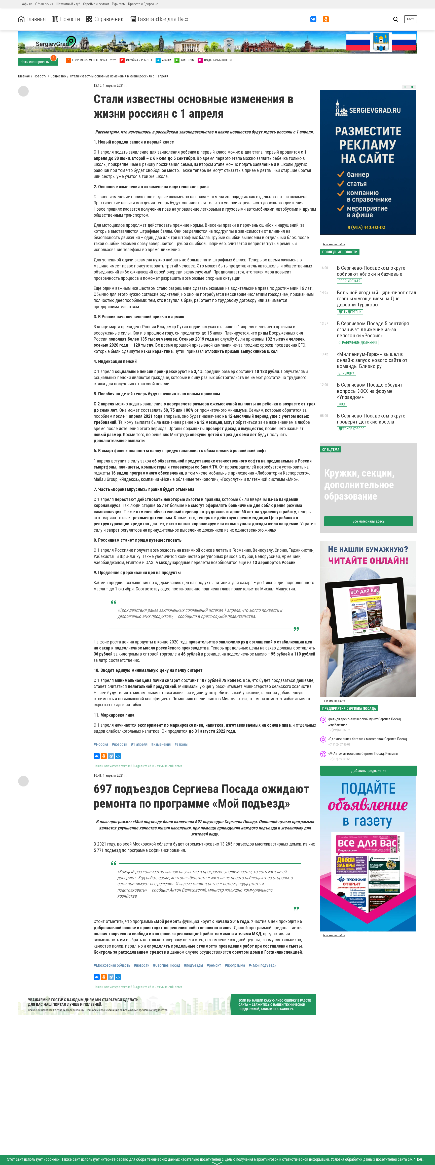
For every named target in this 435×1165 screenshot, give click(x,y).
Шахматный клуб (68, 4)
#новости (119, 744)
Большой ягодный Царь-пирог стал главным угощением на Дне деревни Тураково (376, 299)
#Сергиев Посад (166, 965)
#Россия (101, 744)
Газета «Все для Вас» (163, 19)
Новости (70, 19)
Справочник (109, 19)
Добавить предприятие (368, 771)
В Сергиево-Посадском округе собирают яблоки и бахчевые (371, 271)
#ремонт (214, 965)
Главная (36, 19)
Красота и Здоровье (143, 4)
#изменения (161, 744)
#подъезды (193, 965)
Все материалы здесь (369, 521)
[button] (405, 87)
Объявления (44, 4)
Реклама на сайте (334, 244)
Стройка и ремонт (96, 4)
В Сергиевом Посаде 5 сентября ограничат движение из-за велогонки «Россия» (373, 329)
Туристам (118, 4)
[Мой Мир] (118, 756)
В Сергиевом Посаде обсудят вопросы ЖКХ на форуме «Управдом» (370, 391)
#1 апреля (139, 744)
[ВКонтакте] (97, 756)
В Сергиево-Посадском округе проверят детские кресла (371, 419)
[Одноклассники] (104, 756)
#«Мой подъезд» (262, 965)
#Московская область (112, 965)
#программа (235, 965)
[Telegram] (111, 756)
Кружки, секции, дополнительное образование (359, 484)
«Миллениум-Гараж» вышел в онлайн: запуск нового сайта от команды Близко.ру (372, 360)
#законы (181, 744)
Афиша (27, 4)
